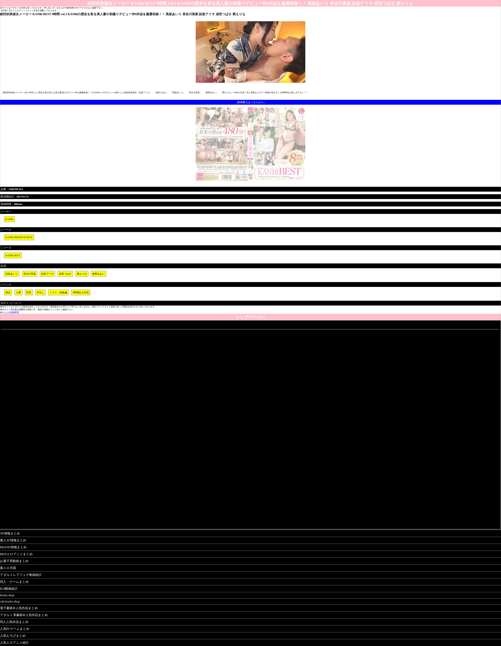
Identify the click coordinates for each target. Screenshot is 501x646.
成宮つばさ (65, 273)
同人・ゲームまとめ (14, 581)
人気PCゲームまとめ (14, 628)
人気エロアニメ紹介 (14, 642)
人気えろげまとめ (13, 635)
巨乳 (28, 292)
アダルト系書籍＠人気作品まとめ (24, 615)
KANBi (9, 219)
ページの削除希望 (10, 312)
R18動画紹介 (9, 588)
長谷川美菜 (29, 273)
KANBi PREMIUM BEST (19, 237)
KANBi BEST (12, 255)
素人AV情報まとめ (13, 540)
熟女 (7, 292)
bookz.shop (7, 595)
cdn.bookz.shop (10, 601)
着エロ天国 (8, 568)
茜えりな (82, 273)
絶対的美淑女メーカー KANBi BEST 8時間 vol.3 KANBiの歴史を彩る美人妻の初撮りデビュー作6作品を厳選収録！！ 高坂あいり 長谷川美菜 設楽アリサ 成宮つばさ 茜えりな (250, 3)
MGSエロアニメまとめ (16, 554)
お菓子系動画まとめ (14, 561)
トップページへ (250, 317)
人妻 (18, 292)
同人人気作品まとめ (14, 622)
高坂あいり (11, 273)
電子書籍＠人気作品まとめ (19, 608)
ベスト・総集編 (58, 292)
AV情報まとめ (10, 533)
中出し (40, 292)
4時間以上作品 (81, 292)
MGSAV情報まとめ (13, 547)
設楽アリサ (47, 273)
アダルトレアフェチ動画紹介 (21, 575)
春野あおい (98, 273)
